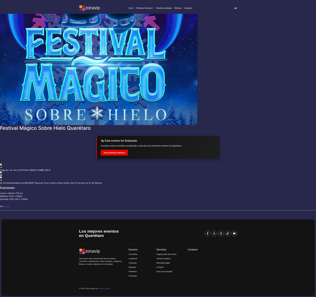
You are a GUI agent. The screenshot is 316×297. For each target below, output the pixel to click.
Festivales (133, 276)
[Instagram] (221, 233)
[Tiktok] (227, 233)
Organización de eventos (166, 254)
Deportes (132, 267)
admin (7, 206)
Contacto (160, 267)
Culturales (133, 263)
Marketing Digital (163, 263)
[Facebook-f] (207, 233)
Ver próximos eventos (114, 152)
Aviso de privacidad (164, 271)
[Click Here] (235, 8)
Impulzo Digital (104, 288)
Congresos (133, 258)
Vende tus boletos (163, 258)
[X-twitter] (214, 233)
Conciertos (133, 254)
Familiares (133, 271)
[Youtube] (234, 233)
